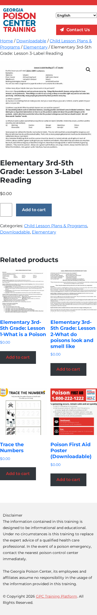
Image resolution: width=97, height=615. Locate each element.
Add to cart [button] (18, 357)
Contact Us (78, 29)
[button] (88, 69)
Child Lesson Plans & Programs (55, 225)
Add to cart (34, 209)
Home (6, 40)
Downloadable (31, 40)
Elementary (35, 47)
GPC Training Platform (56, 596)
